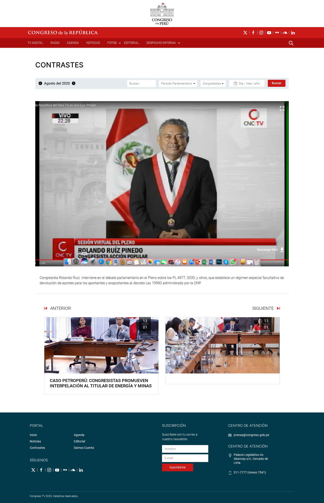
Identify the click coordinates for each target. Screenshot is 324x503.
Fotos (112, 43)
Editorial (131, 43)
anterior (60, 308)
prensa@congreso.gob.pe (251, 435)
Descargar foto (267, 249)
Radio (54, 43)
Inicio (33, 435)
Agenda (73, 43)
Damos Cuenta (84, 447)
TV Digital (35, 43)
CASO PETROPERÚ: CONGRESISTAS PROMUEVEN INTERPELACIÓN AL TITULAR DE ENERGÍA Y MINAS (101, 383)
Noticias (93, 43)
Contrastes (37, 447)
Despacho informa (161, 43)
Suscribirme (177, 467)
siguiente (263, 308)
